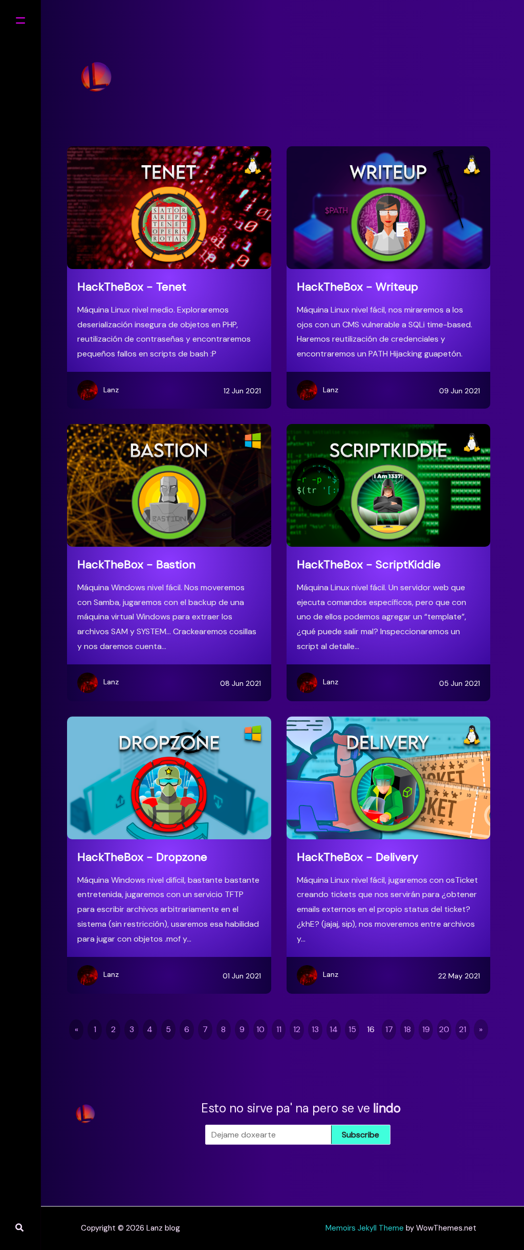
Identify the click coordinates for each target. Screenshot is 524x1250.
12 (296, 1029)
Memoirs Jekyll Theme (364, 1228)
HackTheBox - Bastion (136, 564)
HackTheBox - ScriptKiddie (369, 564)
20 (444, 1029)
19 (426, 1029)
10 (260, 1029)
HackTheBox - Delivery (357, 857)
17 (389, 1029)
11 (278, 1029)
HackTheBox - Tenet (131, 286)
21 (462, 1029)
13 (315, 1029)
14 (334, 1029)
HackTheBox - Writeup (357, 286)
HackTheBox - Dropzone (142, 857)
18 (407, 1029)
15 (352, 1029)
